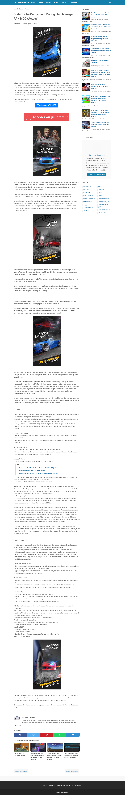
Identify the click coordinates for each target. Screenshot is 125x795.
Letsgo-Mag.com (24, 2)
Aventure (87, 201)
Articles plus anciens (72, 771)
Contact (64, 2)
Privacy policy (61, 785)
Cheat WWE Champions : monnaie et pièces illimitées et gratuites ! (100, 86)
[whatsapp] (59, 735)
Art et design (88, 195)
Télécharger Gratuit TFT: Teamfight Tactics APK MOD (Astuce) (38, 473)
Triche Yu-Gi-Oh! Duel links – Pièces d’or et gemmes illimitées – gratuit (101, 50)
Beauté (86, 211)
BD (85, 205)
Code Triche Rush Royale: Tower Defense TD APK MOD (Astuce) (38, 468)
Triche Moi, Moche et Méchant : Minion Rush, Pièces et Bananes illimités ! (101, 27)
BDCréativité (88, 208)
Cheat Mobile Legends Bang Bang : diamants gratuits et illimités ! (99, 39)
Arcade (87, 192)
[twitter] (33, 735)
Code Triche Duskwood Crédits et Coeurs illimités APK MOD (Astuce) (101, 15)
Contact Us (69, 785)
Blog (56, 2)
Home (41, 2)
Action (87, 186)
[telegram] (73, 735)
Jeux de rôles (104, 210)
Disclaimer (52, 785)
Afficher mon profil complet (97, 174)
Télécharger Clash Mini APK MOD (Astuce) (32, 470)
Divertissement (104, 198)
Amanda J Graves (96, 155)
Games (48, 2)
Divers (101, 195)
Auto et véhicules (89, 198)
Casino (101, 192)
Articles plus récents (21, 771)
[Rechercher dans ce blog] (110, 2)
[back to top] (121, 791)
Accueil (45, 785)
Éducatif (102, 213)
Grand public (103, 201)
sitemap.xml (78, 785)
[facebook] (20, 735)
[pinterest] (46, 735)
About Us (74, 2)
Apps (86, 189)
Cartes (101, 189)
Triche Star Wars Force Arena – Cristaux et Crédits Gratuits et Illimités (100, 124)
